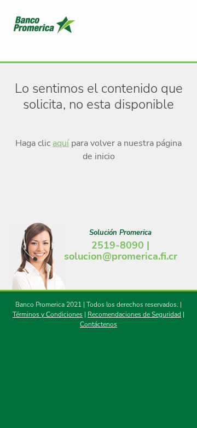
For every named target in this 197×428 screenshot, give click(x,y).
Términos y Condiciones (48, 314)
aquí (61, 143)
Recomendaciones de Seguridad (134, 314)
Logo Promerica (71, 24)
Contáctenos (98, 324)
